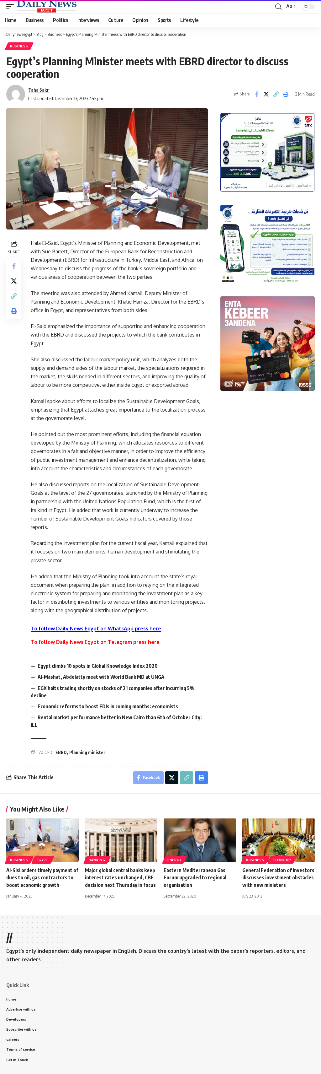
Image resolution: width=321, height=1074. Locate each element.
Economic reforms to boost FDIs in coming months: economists (108, 706)
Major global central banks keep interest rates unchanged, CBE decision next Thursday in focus (120, 877)
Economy (282, 860)
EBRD (61, 752)
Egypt (43, 860)
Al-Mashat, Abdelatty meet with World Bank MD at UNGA (101, 677)
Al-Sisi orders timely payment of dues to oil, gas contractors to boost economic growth (42, 877)
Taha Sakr (38, 90)
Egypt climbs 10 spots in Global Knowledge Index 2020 (98, 666)
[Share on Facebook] (256, 94)
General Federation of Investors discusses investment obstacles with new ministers (278, 877)
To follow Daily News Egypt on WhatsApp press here (96, 628)
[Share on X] (266, 94)
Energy (174, 860)
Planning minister (87, 752)
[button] (11, 7)
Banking (97, 860)
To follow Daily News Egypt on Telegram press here (95, 642)
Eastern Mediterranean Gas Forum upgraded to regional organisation (195, 877)
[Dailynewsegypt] (46, 7)
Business (19, 46)
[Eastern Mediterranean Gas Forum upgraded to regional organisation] (200, 840)
